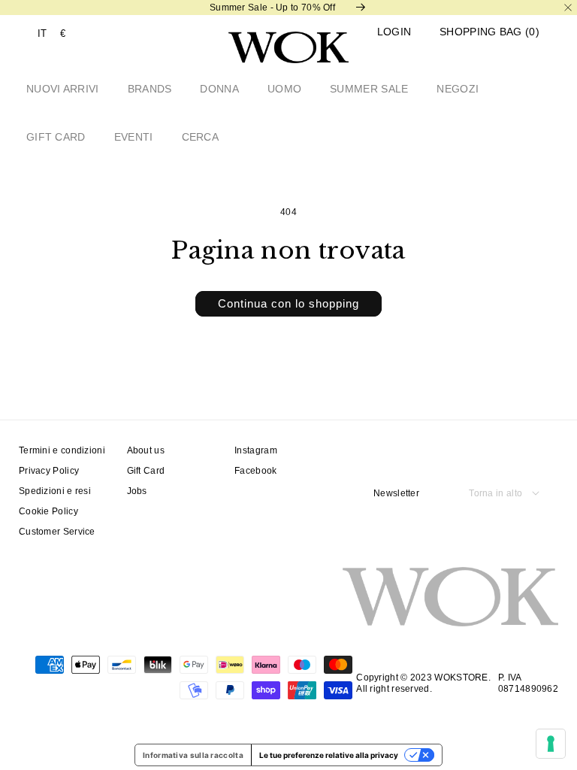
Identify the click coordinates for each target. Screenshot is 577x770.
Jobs (137, 491)
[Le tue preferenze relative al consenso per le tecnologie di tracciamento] (550, 743)
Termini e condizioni (62, 450)
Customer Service (57, 531)
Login (394, 32)
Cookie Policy (48, 511)
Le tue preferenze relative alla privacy (328, 754)
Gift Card (146, 470)
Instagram (255, 450)
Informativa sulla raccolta (193, 754)
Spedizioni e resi (55, 491)
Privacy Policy (49, 470)
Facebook (255, 470)
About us (146, 450)
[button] (489, 32)
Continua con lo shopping (288, 303)
